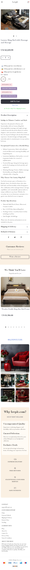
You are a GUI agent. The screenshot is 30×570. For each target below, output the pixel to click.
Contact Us (5, 533)
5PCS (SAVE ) (6, 92)
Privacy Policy (5, 535)
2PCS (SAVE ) (6, 84)
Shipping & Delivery (7, 517)
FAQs (3, 513)
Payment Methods (6, 515)
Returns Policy (5, 520)
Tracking (4, 522)
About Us (4, 531)
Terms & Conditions (7, 538)
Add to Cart (15, 101)
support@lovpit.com (7, 507)
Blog (3, 528)
